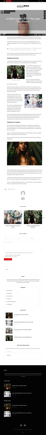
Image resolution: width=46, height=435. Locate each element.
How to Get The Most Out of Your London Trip (23, 322)
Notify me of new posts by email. (11, 256)
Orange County (9, 293)
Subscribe (9, 355)
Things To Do (9, 298)
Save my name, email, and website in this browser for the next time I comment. (19, 252)
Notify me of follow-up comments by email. (12, 255)
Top (23, 432)
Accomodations (9, 290)
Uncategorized (23, 15)
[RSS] (25, 425)
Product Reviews (10, 296)
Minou (20, 24)
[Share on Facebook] (3, 39)
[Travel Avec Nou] (23, 6)
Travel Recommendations (11, 301)
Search (7, 269)
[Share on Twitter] (3, 42)
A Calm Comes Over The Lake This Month (13, 226)
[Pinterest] (3, 45)
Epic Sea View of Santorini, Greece (21, 314)
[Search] (41, 1)
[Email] (3, 48)
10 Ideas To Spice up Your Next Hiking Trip (32, 226)
